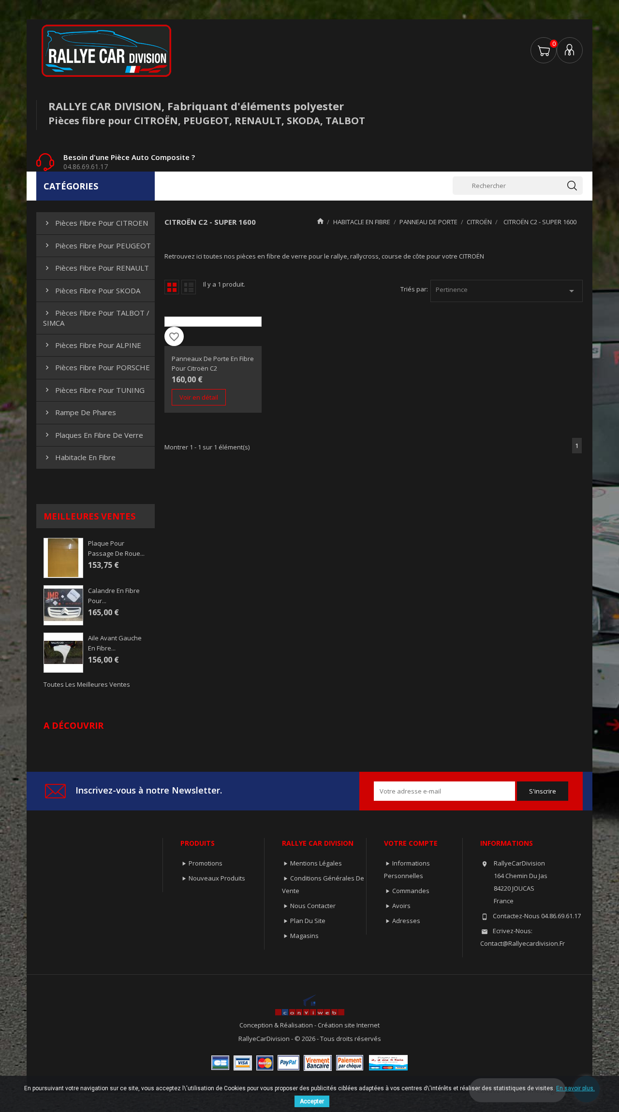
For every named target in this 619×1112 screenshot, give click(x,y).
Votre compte (411, 843)
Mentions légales (316, 863)
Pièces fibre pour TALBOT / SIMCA (96, 317)
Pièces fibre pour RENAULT (96, 268)
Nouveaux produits (217, 878)
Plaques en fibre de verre (93, 435)
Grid (172, 287)
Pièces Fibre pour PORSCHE (96, 367)
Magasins (304, 935)
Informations (506, 843)
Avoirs (401, 905)
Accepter (312, 1101)
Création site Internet (349, 1025)
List (188, 287)
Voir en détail (198, 397)
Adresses (406, 920)
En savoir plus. (575, 1088)
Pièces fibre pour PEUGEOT (97, 245)
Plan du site (307, 920)
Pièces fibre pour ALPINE (92, 345)
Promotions (205, 863)
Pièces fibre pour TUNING (94, 390)
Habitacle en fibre (79, 457)
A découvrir (73, 725)
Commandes (410, 890)
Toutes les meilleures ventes (87, 684)
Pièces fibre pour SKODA (91, 290)
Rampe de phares (79, 412)
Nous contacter (313, 905)
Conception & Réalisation (276, 1025)
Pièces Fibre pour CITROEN (95, 223)
